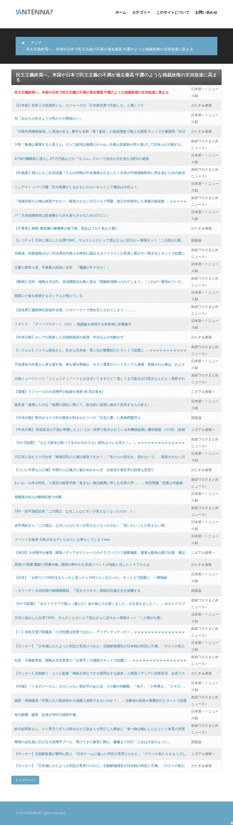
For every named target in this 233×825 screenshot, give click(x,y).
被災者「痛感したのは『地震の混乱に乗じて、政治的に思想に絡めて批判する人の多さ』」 (84, 404)
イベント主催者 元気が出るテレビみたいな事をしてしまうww (62, 539)
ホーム (120, 12)
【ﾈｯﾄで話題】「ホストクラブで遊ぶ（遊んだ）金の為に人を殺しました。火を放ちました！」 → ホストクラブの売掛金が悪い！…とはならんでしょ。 (99, 605)
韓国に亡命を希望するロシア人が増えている (48, 295)
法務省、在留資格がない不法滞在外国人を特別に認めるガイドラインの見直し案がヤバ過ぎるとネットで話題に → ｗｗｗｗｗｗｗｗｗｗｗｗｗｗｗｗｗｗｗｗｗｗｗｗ (99, 255)
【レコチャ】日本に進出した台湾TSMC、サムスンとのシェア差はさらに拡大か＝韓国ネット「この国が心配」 (99, 240)
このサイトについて (173, 12)
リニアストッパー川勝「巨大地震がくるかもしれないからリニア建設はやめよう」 (77, 186)
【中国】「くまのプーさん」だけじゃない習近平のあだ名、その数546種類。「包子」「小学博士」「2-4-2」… (100, 686)
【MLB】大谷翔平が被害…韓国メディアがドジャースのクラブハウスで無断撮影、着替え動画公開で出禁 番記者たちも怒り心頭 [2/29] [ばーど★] (99, 554)
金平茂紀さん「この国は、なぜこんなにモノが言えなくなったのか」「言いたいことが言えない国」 (91, 525)
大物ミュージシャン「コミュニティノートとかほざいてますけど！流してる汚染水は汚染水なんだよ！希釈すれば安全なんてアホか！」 (99, 380)
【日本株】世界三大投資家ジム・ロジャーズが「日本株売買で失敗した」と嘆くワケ (79, 105)
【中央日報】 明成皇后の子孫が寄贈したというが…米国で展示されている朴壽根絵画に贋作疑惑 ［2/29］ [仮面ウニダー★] (99, 431)
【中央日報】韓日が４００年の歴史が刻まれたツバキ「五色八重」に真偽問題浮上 (77, 417)
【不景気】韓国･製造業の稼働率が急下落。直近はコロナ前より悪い (66, 228)
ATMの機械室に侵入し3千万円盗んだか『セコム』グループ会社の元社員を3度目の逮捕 (81, 158)
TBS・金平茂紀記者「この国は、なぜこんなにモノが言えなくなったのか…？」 (75, 511)
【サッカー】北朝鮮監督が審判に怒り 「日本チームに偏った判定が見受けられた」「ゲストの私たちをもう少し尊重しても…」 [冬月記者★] (100, 755)
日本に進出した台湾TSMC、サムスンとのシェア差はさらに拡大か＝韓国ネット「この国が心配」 (89, 617)
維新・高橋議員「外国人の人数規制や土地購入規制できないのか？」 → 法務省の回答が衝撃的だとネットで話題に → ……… (100, 702)
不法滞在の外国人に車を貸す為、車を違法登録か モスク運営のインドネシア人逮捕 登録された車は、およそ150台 (99, 366)
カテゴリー (141, 12)
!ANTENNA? (28, 813)
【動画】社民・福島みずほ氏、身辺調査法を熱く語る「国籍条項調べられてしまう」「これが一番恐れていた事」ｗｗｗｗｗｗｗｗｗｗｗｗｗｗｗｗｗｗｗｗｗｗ (98, 283)
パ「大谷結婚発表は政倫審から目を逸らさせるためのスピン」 (62, 215)
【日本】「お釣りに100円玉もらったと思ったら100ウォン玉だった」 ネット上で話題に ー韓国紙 (90, 577)
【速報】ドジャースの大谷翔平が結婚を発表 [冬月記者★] (58, 391)
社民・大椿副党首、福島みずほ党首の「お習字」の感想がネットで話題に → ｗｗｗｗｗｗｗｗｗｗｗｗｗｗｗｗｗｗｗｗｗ (100, 662)
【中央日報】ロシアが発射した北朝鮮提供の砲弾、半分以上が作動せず (69, 337)
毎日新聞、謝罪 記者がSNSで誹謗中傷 (45, 714)
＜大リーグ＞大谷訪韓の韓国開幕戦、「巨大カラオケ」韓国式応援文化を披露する (77, 590)
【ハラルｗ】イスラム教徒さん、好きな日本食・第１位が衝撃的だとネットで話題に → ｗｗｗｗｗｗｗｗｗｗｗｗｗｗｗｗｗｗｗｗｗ (100, 352)
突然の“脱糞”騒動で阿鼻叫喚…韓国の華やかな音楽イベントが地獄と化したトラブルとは (82, 564)
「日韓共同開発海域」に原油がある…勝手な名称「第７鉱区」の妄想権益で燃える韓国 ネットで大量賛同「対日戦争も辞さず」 (99, 133)
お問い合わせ (206, 12)
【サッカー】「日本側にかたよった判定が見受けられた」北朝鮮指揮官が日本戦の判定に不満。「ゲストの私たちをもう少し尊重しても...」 (99, 767)
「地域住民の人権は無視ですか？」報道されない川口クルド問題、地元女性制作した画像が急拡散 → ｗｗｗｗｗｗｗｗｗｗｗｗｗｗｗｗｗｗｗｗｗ (100, 203)
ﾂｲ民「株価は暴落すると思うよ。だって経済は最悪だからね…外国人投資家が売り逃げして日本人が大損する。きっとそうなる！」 (99, 146)
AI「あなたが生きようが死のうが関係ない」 (48, 118)
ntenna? (34, 11)
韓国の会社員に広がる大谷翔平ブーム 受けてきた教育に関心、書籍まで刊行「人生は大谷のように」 (92, 741)
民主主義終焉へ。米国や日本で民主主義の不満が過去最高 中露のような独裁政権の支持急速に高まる (91, 92)
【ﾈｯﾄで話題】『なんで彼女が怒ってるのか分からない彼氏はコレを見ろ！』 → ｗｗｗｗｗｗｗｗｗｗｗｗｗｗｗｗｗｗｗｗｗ (99, 444)
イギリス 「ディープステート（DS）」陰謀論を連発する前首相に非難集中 (73, 324)
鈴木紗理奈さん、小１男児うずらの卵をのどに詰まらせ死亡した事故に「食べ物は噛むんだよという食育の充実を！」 (99, 730)
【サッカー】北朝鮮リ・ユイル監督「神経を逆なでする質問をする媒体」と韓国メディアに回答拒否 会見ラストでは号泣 (99, 675)
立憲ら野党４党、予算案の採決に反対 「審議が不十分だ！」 (62, 267)
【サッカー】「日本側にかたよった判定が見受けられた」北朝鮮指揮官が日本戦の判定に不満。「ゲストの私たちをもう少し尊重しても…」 (99, 648)
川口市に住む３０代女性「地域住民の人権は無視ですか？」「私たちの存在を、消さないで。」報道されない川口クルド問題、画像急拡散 (99, 458)
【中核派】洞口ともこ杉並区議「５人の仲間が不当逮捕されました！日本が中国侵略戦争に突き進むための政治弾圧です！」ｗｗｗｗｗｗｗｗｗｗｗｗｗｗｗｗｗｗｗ (99, 174)
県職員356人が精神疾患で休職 (37, 497)
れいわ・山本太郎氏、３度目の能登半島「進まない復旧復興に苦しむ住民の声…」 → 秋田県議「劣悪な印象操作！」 (98, 484)
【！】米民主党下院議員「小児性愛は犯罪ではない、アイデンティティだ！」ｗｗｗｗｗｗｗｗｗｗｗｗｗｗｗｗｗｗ (99, 633)
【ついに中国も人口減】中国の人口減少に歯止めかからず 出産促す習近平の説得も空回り (84, 469)
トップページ (25, 780)
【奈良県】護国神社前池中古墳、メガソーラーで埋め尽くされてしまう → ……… (75, 309)
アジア (36, 42)
